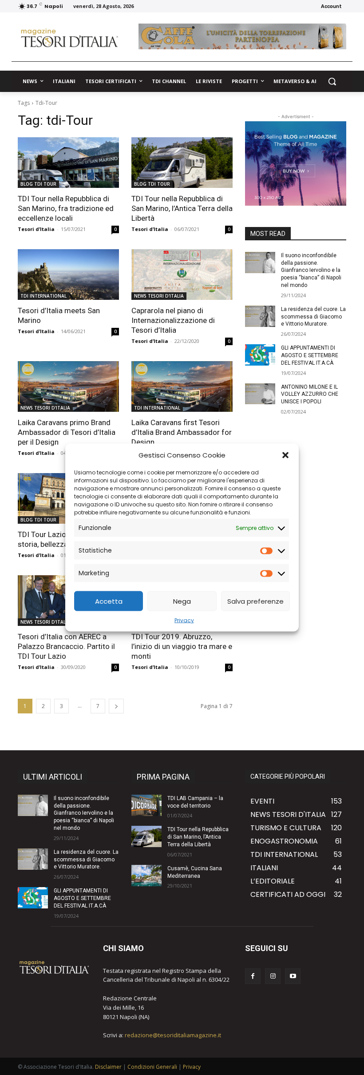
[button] (285, 454)
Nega (182, 600)
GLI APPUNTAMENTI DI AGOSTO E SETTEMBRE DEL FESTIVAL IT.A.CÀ (309, 355)
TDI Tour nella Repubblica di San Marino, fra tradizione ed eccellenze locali (66, 208)
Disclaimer (108, 1067)
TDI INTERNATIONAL (43, 296)
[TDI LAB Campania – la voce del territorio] (146, 805)
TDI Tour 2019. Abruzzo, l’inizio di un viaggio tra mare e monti (181, 646)
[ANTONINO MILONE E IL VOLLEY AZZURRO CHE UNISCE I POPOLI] (260, 394)
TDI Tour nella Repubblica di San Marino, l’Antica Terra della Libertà (182, 208)
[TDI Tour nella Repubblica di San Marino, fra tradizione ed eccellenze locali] (68, 162)
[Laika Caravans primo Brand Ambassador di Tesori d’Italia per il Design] (68, 386)
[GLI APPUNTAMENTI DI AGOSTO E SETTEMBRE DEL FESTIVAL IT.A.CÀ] (260, 355)
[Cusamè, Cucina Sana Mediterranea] (146, 875)
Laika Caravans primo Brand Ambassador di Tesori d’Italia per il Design (66, 432)
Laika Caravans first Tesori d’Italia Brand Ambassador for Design (181, 432)
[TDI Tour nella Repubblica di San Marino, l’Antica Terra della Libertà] (182, 162)
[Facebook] (253, 976)
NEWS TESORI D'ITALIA (159, 296)
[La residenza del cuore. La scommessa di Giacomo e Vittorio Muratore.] (260, 316)
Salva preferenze (255, 600)
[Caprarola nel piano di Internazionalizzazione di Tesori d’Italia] (182, 274)
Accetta (109, 600)
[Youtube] (293, 976)
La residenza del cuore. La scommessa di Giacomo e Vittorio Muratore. (313, 316)
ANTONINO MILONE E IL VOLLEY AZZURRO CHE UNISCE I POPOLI (309, 394)
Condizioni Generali (152, 1067)
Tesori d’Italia (36, 229)
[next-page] (116, 706)
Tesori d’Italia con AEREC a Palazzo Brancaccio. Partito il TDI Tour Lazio (66, 646)
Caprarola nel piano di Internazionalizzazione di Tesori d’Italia (173, 320)
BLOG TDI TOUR (38, 184)
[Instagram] (273, 976)
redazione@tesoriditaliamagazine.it (173, 1035)
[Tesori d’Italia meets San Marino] (68, 274)
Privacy (184, 620)
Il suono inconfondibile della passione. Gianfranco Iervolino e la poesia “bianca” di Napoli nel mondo (311, 270)
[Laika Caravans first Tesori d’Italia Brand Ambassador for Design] (182, 386)
